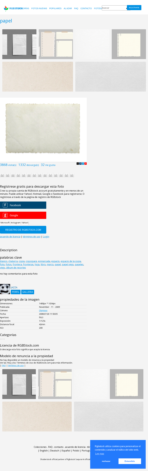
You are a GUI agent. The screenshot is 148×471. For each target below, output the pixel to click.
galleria (27, 292)
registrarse (134, 7)
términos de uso (16, 365)
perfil (15, 292)
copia (22, 261)
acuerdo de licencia (75, 447)
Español (66, 450)
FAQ (76, 8)
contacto (86, 8)
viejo (2, 267)
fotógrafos (101, 8)
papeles (79, 264)
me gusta (50, 165)
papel (58, 264)
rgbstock (16, 8)
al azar (68, 8)
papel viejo (68, 264)
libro (43, 264)
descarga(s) (32, 165)
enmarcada (44, 261)
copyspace (31, 261)
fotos (9, 264)
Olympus (43, 310)
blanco (3, 261)
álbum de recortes (16, 267)
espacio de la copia (71, 261)
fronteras (28, 264)
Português (87, 450)
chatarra (13, 261)
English (44, 450)
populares (55, 8)
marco (50, 264)
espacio (55, 261)
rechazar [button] (106, 461)
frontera (17, 264)
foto (2, 264)
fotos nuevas (39, 8)
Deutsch (54, 450)
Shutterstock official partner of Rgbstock (57, 459)
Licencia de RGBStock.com (19, 345)
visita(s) (12, 165)
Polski (76, 450)
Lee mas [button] (99, 453)
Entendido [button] (130, 461)
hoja (37, 264)
